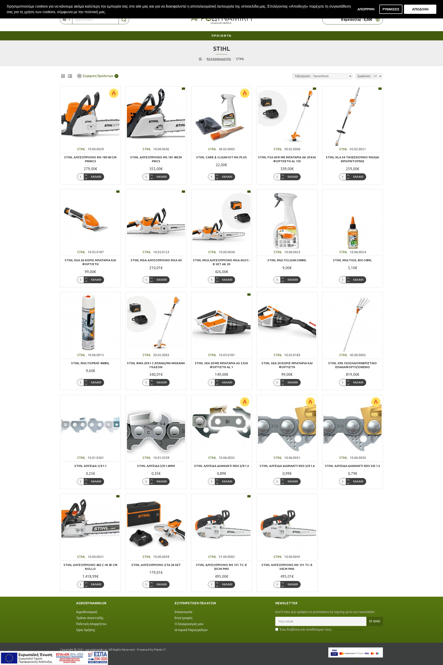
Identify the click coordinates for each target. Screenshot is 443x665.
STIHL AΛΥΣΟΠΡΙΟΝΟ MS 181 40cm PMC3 (156, 159)
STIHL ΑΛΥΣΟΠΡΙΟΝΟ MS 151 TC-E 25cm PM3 (221, 566)
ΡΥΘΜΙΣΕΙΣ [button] (391, 9)
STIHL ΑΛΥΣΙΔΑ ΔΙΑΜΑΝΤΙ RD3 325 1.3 (352, 465)
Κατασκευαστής (219, 59)
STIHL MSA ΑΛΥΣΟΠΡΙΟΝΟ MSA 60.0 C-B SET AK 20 (221, 262)
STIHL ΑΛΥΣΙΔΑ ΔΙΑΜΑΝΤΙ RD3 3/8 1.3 (221, 465)
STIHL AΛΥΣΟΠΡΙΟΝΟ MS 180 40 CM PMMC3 (90, 159)
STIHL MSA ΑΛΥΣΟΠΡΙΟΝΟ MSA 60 (156, 260)
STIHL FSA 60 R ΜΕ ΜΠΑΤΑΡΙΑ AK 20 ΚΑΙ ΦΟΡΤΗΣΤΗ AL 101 (287, 159)
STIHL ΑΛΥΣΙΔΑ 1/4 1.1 (90, 465)
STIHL (81, 149)
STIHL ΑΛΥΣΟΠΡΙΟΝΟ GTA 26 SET (156, 564)
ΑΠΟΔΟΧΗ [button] (420, 9)
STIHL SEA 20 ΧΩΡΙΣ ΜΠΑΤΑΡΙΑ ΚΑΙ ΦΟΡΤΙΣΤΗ (287, 365)
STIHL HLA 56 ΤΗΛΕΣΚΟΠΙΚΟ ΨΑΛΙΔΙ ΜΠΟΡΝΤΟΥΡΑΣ (352, 159)
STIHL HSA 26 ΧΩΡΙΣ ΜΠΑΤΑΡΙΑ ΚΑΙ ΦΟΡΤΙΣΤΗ (90, 262)
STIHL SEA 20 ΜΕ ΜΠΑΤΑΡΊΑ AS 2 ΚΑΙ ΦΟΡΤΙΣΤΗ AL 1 (221, 365)
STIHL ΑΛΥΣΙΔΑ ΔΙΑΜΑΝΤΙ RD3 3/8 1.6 (287, 465)
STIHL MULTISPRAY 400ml (90, 363)
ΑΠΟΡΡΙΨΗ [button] (365, 9)
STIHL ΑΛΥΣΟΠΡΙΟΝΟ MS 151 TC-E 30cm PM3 (286, 566)
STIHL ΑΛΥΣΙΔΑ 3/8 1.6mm (156, 465)
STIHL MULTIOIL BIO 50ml (352, 260)
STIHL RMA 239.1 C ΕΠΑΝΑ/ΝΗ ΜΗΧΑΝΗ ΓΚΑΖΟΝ (156, 365)
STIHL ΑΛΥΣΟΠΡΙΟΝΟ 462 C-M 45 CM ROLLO (90, 566)
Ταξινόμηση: (303, 76)
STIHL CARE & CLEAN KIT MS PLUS (221, 157)
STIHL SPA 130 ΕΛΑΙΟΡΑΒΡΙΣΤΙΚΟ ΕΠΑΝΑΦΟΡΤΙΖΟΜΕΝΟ (352, 365)
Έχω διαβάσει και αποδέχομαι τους (321, 629)
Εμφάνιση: (364, 76)
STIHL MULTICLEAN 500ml (287, 260)
